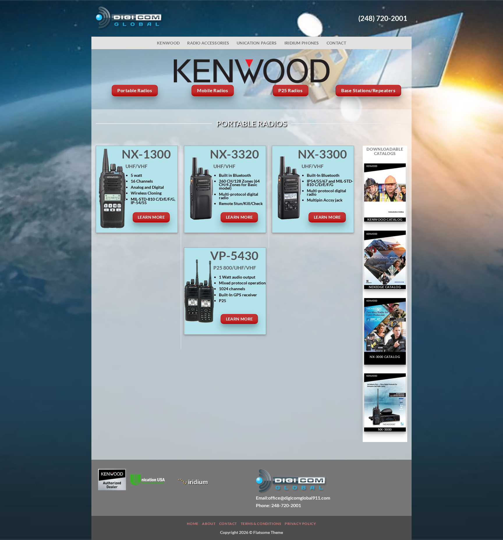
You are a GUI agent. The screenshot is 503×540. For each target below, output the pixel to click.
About (208, 523)
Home (192, 523)
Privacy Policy (300, 523)
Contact (336, 42)
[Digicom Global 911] (129, 18)
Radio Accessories (208, 42)
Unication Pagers (257, 42)
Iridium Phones (301, 42)
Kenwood (168, 42)
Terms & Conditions (261, 523)
